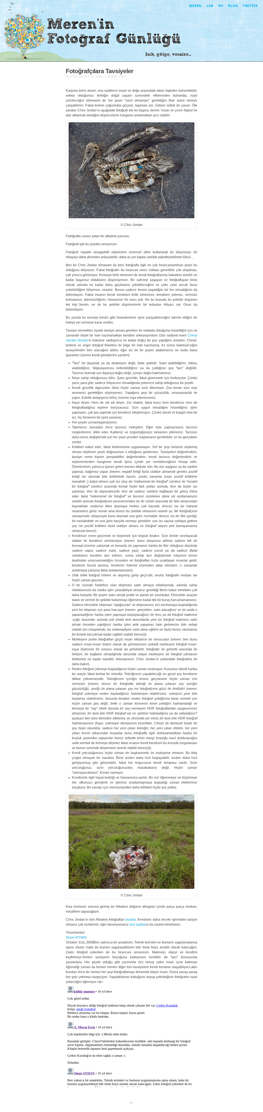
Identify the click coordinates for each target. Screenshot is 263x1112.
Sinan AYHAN (76, 937)
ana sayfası (137, 924)
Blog (233, 5)
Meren (195, 5)
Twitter (250, 5)
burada (131, 919)
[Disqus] (131, 1035)
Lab (209, 5)
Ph (220, 5)
